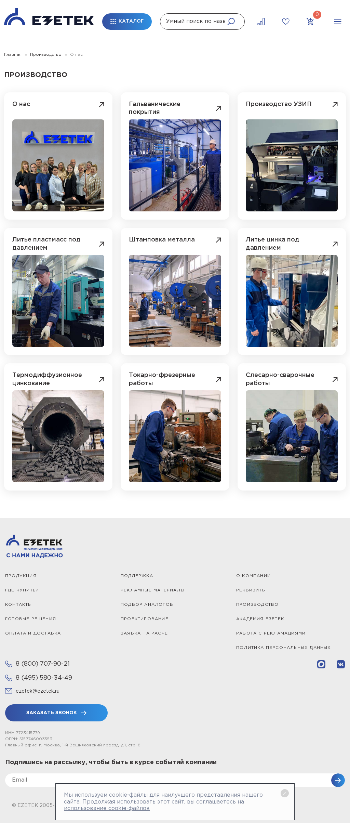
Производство (257, 604)
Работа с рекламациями (271, 633)
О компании (253, 576)
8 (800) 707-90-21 (43, 664)
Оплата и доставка (33, 633)
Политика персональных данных (283, 648)
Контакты (18, 604)
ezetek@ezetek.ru (37, 691)
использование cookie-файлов (107, 808)
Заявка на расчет (146, 633)
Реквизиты (251, 590)
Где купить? (22, 590)
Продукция (21, 576)
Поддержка (137, 576)
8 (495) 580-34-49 (44, 678)
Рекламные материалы (153, 590)
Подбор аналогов (147, 604)
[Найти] (231, 21)
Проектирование (145, 619)
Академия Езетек (260, 619)
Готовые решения (30, 619)
